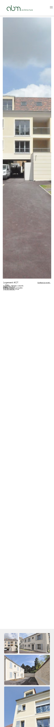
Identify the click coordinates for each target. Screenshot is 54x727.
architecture (27, 10)
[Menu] (43, 7)
